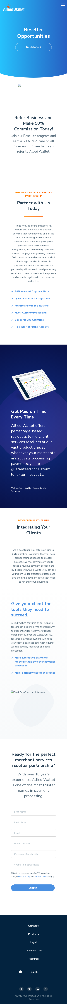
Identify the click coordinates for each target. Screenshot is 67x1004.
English (34, 972)
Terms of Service (41, 876)
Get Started (33, 47)
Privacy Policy (24, 876)
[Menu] (63, 5)
